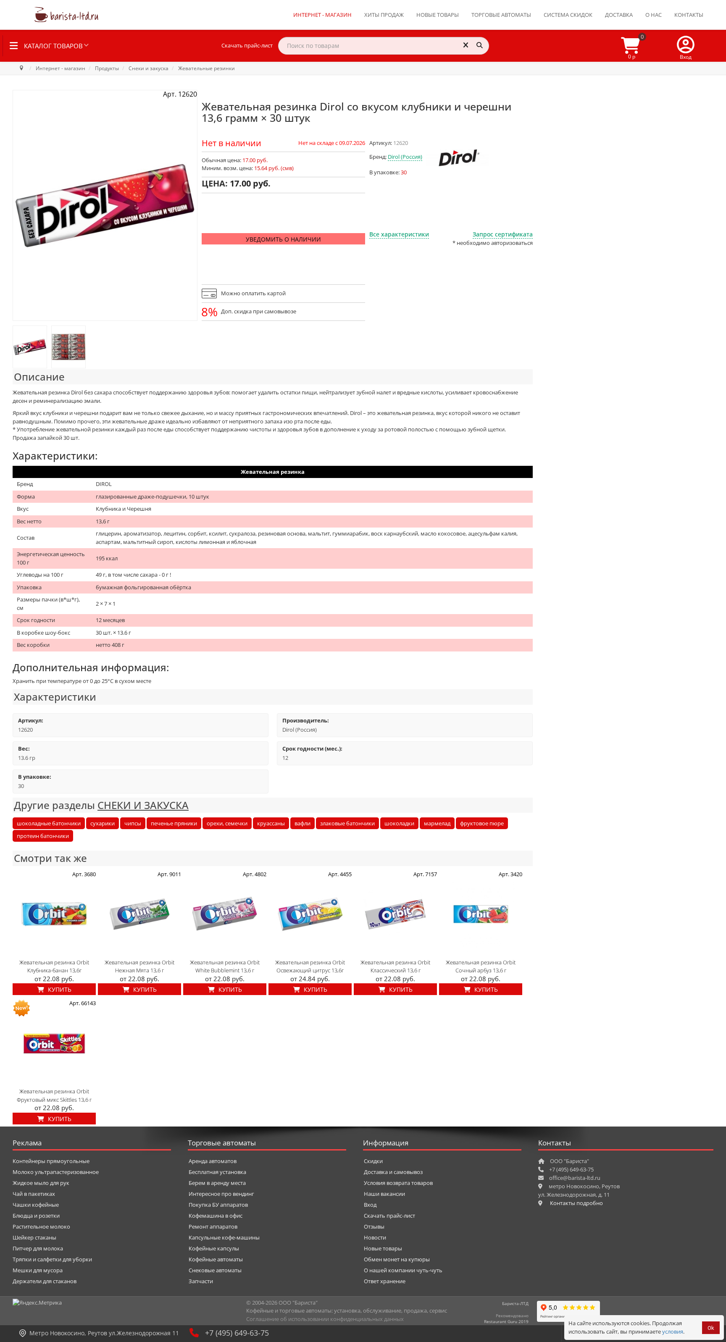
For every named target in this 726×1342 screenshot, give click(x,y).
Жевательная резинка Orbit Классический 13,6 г (395, 966)
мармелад (437, 823)
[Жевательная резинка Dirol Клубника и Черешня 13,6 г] (30, 347)
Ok (711, 1328)
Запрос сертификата (503, 234)
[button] (685, 46)
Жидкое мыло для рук (41, 1183)
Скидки (373, 1161)
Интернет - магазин (322, 14)
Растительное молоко (41, 1226)
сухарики (102, 823)
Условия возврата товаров (398, 1183)
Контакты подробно (576, 1203)
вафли (302, 823)
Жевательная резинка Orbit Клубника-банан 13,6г (54, 966)
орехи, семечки (227, 823)
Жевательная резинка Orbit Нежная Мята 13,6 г (139, 966)
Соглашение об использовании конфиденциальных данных (325, 1319)
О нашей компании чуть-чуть (403, 1270)
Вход (370, 1204)
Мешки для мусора (38, 1270)
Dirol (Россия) (405, 156)
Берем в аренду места (217, 1183)
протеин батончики (43, 836)
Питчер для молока (38, 1248)
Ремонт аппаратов (213, 1226)
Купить (58, 989)
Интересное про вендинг (221, 1194)
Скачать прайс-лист (247, 45)
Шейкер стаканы (34, 1237)
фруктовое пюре (482, 823)
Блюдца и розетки (36, 1215)
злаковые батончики (347, 823)
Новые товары (437, 14)
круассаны (271, 823)
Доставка (619, 14)
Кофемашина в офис (215, 1215)
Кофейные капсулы (214, 1248)
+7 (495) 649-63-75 (237, 1333)
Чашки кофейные (36, 1204)
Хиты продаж (384, 14)
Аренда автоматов (213, 1161)
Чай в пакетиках (34, 1194)
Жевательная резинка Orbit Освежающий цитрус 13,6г (310, 966)
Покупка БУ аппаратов (218, 1204)
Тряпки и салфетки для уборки (52, 1259)
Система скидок (568, 14)
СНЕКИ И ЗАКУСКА (143, 805)
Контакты (688, 14)
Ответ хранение (384, 1281)
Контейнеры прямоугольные (51, 1161)
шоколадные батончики (49, 823)
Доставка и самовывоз (393, 1172)
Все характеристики (399, 234)
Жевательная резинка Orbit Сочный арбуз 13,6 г (481, 966)
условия (672, 1331)
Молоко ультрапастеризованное (56, 1172)
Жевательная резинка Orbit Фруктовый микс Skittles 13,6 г (54, 1095)
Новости (375, 1237)
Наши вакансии (384, 1194)
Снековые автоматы (215, 1270)
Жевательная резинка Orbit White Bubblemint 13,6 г (225, 966)
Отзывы (374, 1226)
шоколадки (399, 823)
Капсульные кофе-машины (224, 1237)
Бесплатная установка (217, 1172)
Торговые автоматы (501, 14)
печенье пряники (174, 823)
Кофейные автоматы (216, 1259)
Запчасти (201, 1281)
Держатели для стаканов (44, 1281)
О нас (653, 14)
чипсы (132, 823)
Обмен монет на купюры (397, 1259)
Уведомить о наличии (283, 239)
